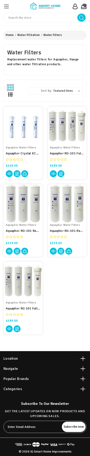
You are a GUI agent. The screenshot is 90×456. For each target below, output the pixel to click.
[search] (81, 18)
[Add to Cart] (24, 173)
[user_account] (74, 6)
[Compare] (17, 173)
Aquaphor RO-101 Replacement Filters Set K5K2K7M (23, 231)
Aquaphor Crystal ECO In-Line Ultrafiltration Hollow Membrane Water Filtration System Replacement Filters (23, 153)
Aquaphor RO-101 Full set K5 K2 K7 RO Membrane (67, 153)
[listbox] (68, 90)
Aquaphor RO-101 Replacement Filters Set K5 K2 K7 (67, 231)
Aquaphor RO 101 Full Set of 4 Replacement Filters (23, 308)
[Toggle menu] (6, 6)
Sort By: (46, 91)
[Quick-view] (9, 173)
